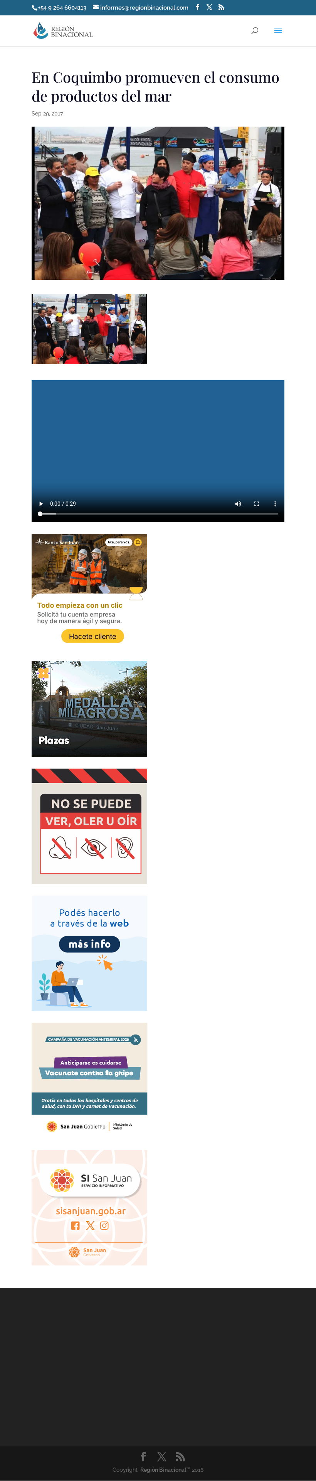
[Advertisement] (89, 1375)
